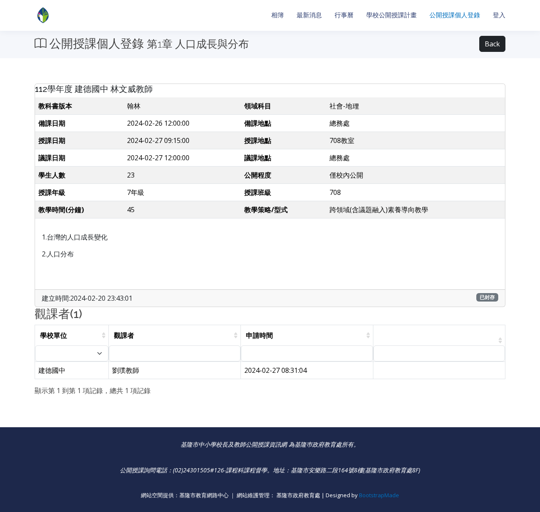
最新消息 (309, 15)
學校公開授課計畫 (391, 15)
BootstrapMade (379, 495)
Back (492, 44)
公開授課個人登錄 (454, 15)
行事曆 (344, 15)
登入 (499, 15)
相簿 (277, 15)
